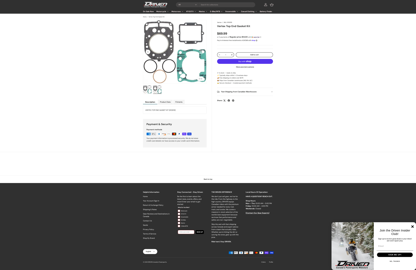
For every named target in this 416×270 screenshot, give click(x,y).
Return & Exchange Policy (153, 205)
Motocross (176, 11)
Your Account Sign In (151, 201)
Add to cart (254, 55)
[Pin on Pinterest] (233, 100)
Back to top (208, 179)
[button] (271, 4)
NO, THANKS (395, 261)
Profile (271, 262)
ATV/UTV (190, 11)
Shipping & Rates (150, 209)
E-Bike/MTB (215, 11)
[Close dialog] (412, 226)
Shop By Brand (149, 238)
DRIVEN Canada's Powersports (157, 262)
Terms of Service (149, 234)
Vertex (219, 22)
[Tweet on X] (224, 100)
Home (145, 17)
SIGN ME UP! (394, 255)
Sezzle (145, 225)
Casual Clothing (247, 11)
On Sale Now (148, 11)
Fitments (178, 102)
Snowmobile (230, 11)
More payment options (245, 67)
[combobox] (215, 4)
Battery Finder (266, 11)
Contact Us (147, 221)
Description (150, 102)
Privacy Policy (148, 229)
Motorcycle (161, 11)
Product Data (165, 102)
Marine (202, 11)
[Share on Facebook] (229, 100)
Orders (263, 262)
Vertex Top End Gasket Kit (157, 17)
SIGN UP (200, 232)
